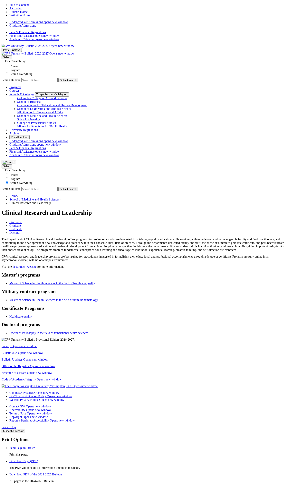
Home (13, 196)
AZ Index (15, 8)
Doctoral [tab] (14, 232)
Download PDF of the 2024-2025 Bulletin (35, 474)
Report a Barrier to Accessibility (42, 420)
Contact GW (30, 406)
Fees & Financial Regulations (27, 32)
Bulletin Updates (25, 359)
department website (24, 266)
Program (15, 70)
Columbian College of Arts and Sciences (42, 98)
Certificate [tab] (15, 229)
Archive (14, 133)
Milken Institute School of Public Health (42, 126)
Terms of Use (30, 413)
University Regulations (23, 130)
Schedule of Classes (27, 372)
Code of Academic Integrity (32, 379)
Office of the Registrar (28, 366)
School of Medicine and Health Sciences (42, 115)
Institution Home (19, 15)
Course (14, 66)
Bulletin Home (18, 11)
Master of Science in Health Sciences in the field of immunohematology (54, 300)
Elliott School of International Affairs (40, 112)
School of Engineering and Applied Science (44, 108)
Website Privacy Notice (36, 399)
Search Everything (21, 74)
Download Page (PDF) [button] (23, 461)
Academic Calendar (34, 39)
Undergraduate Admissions (38, 22)
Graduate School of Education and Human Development (52, 105)
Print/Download (19, 137)
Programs (15, 87)
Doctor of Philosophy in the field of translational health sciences (48, 333)
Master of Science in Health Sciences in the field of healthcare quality (52, 283)
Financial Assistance (34, 35)
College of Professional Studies (36, 122)
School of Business (29, 101)
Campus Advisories (34, 392)
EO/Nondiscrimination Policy (40, 396)
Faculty (19, 346)
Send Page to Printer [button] (22, 447)
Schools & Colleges (21, 94)
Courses (14, 90)
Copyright (28, 417)
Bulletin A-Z (22, 352)
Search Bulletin (11, 80)
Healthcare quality (20, 316)
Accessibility (30, 410)
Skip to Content (19, 4)
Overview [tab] (15, 222)
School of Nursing (28, 119)
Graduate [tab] (15, 225)
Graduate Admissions (22, 25)
